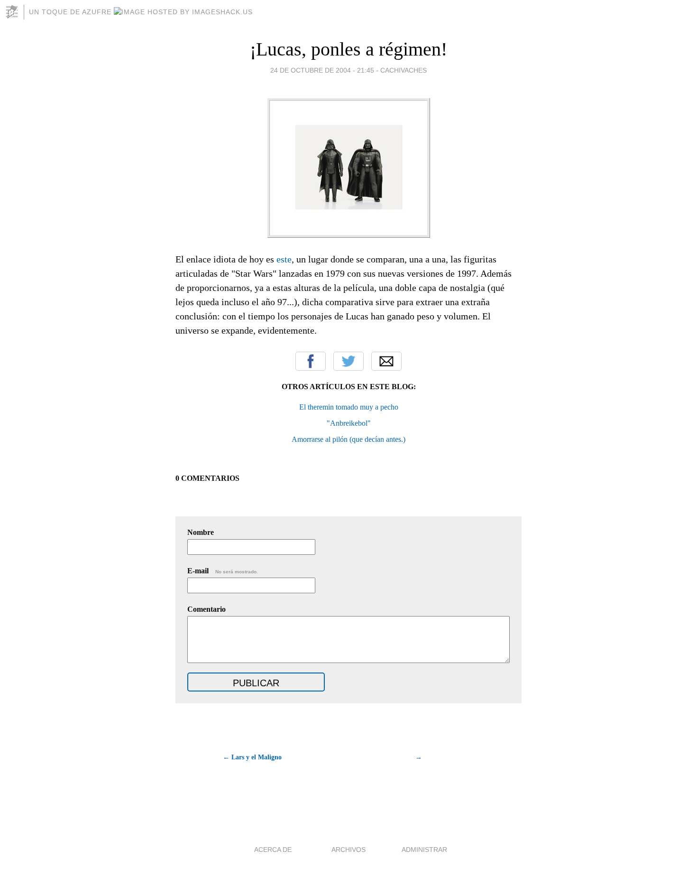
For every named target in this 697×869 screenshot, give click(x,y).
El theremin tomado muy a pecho (348, 407)
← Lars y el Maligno (252, 757)
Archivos (348, 849)
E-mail (222, 571)
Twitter (348, 361)
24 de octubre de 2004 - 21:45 (322, 70)
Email (386, 361)
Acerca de (273, 849)
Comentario (206, 609)
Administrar (424, 849)
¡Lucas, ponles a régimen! (348, 49)
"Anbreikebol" (349, 423)
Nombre (200, 532)
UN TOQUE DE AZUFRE (71, 12)
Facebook (310, 361)
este (284, 259)
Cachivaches (403, 70)
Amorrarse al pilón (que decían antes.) (348, 439)
